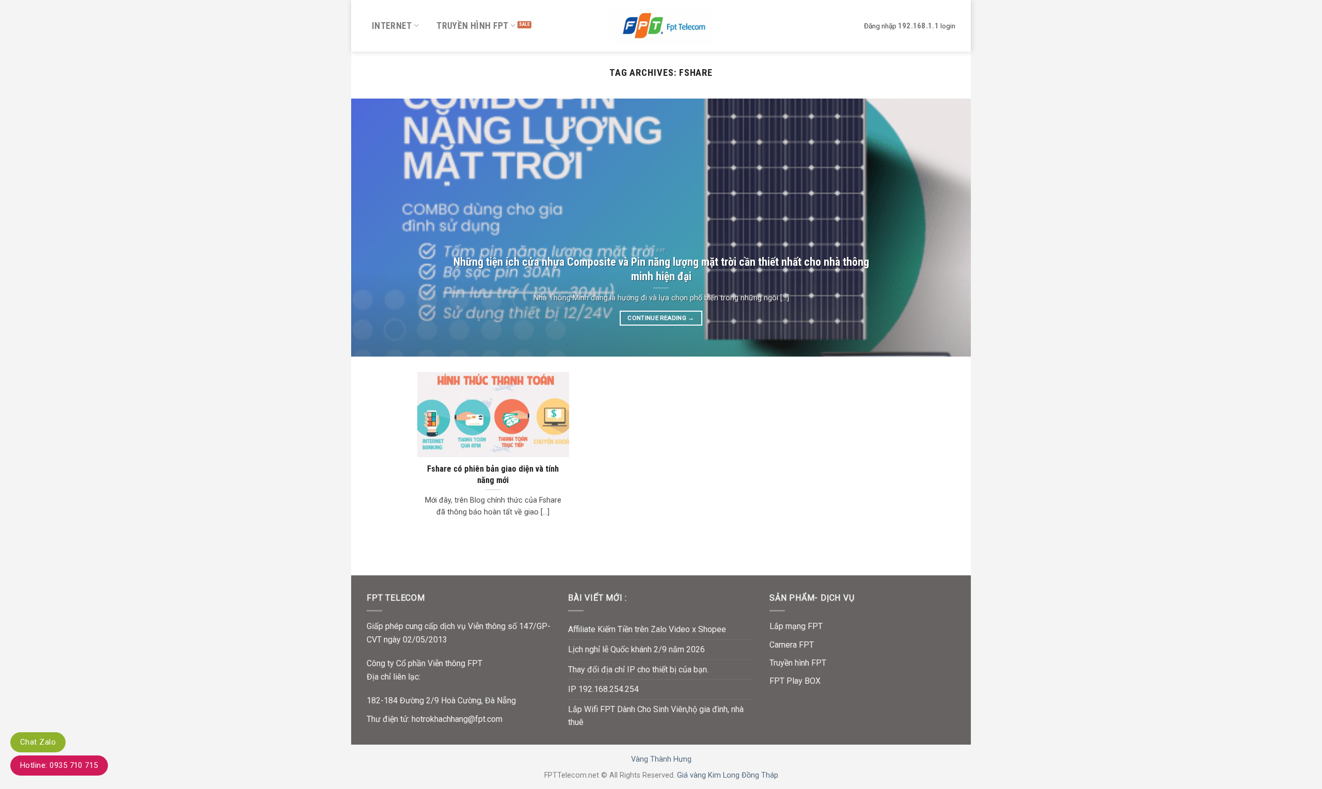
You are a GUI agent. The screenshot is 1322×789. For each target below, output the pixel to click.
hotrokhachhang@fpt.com (457, 719)
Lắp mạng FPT (796, 626)
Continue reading (660, 317)
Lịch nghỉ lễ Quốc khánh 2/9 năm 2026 (636, 649)
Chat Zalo (38, 742)
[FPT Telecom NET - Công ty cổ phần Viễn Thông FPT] (661, 25)
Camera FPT (791, 645)
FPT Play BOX (795, 681)
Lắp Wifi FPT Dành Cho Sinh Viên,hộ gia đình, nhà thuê (656, 716)
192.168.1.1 (918, 25)
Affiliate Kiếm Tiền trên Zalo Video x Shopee (647, 629)
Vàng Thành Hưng (661, 759)
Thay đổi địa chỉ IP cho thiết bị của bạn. (638, 669)
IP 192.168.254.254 (603, 689)
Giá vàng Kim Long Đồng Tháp (727, 775)
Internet (392, 26)
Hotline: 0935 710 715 (59, 765)
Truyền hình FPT (472, 26)
